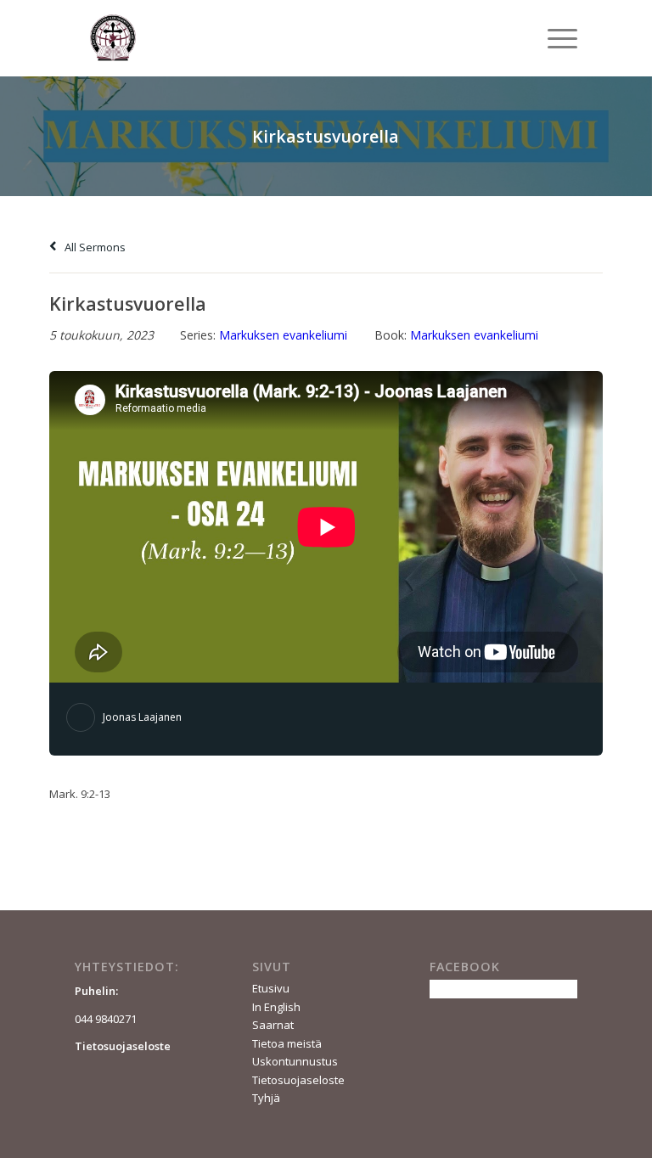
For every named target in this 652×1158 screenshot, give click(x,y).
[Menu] (554, 38)
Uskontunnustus (295, 1061)
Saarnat (273, 1024)
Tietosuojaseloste (298, 1080)
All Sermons (94, 247)
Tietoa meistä (287, 1043)
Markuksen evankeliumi (283, 335)
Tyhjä (266, 1097)
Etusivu (270, 988)
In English (276, 1007)
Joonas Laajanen (142, 717)
